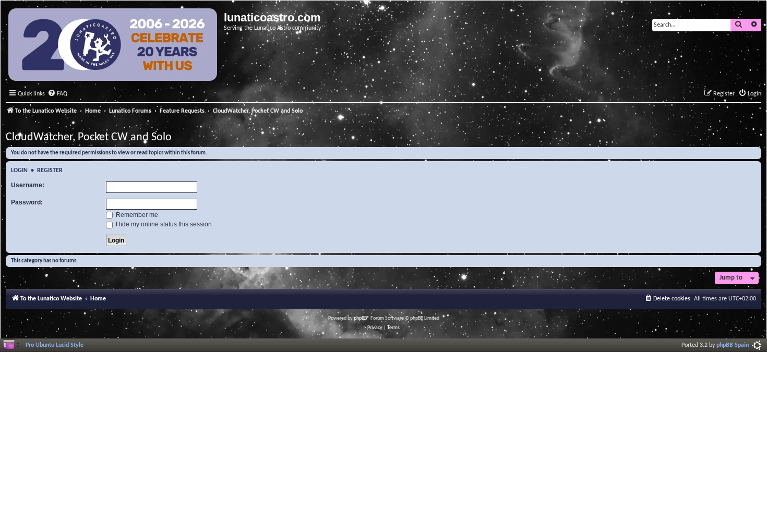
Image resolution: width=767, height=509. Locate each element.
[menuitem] (57, 94)
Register (50, 170)
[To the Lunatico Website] (113, 46)
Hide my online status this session (163, 224)
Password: (27, 202)
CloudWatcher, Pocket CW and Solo (89, 137)
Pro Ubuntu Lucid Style (54, 345)
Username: (27, 185)
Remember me (136, 215)
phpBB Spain (732, 345)
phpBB (360, 318)
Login (19, 170)
